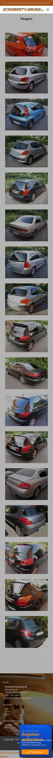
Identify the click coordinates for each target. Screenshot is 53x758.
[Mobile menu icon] (47, 9)
